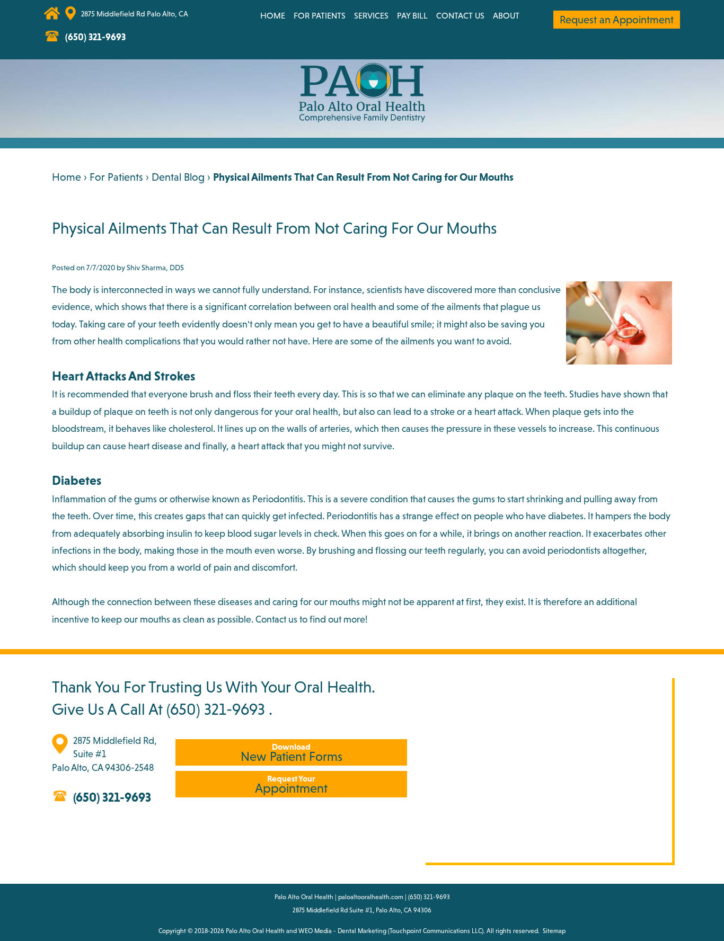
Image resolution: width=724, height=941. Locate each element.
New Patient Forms (291, 753)
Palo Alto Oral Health (255, 931)
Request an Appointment (617, 19)
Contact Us (460, 15)
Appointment (291, 784)
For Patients (320, 15)
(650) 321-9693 (215, 709)
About (506, 15)
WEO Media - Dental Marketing (342, 931)
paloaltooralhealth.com (370, 897)
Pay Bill (412, 15)
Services (371, 15)
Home (272, 15)
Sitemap (554, 931)
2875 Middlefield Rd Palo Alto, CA (134, 14)
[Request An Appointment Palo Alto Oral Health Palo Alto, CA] (196, 19)
